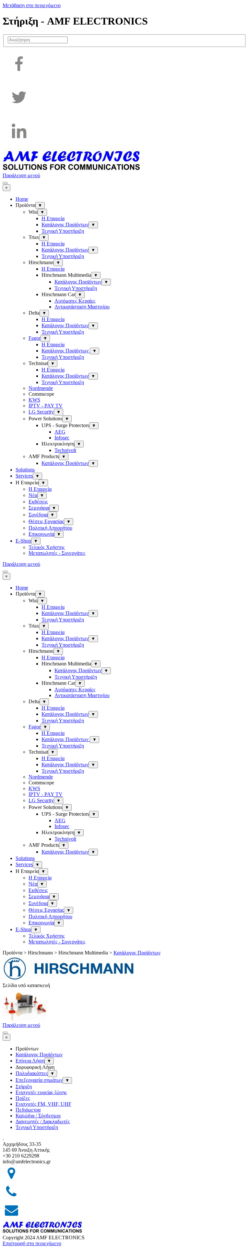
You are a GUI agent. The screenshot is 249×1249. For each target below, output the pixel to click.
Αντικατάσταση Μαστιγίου (82, 306)
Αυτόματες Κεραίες (74, 301)
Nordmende (41, 388)
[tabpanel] (124, 1138)
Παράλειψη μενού (21, 175)
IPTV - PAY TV (46, 405)
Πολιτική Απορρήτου (50, 528)
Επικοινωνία (41, 534)
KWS (34, 400)
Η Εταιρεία (53, 218)
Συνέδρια (38, 514)
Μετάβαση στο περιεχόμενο (32, 5)
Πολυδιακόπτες (32, 1073)
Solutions (25, 469)
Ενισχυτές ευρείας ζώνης (41, 1092)
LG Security (41, 412)
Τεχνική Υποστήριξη (63, 231)
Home (22, 199)
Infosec (61, 437)
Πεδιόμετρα (28, 1110)
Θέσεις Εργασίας (46, 521)
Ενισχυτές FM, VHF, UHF (43, 1104)
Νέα (33, 495)
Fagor (35, 338)
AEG (59, 432)
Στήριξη (24, 1086)
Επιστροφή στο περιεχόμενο (32, 1243)
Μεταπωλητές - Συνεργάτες (57, 553)
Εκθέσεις (38, 501)
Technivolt (65, 450)
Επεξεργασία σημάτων (39, 1080)
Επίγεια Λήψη (30, 1060)
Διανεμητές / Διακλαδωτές (43, 1121)
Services (24, 476)
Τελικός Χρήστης (47, 547)
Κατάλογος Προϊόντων (65, 224)
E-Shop (23, 541)
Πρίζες (23, 1098)
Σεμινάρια (39, 508)
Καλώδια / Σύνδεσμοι (38, 1115)
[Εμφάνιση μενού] (5, 183)
